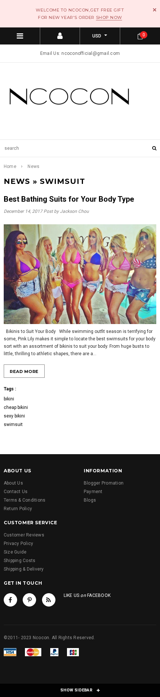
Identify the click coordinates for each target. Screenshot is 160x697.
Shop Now (109, 17)
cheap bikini (16, 407)
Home (10, 166)
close (154, 9)
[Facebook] (10, 600)
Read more (24, 371)
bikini (9, 399)
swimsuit (13, 424)
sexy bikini (14, 416)
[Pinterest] (29, 600)
